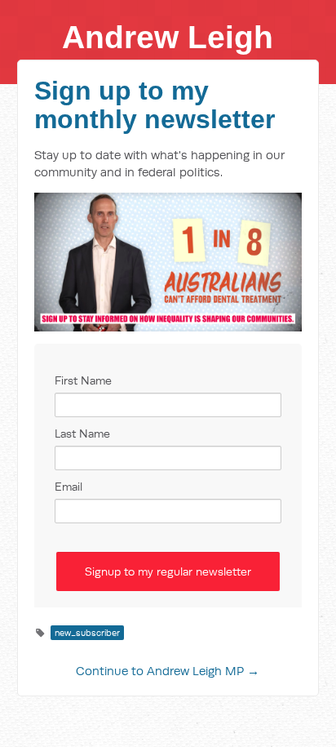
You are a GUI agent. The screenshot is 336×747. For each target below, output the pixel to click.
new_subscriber (87, 632)
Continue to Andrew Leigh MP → (167, 670)
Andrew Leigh (167, 37)
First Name (83, 380)
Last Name (82, 433)
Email (68, 486)
